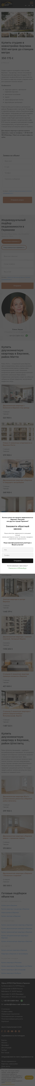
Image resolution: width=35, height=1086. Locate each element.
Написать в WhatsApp (17, 568)
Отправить (17, 561)
